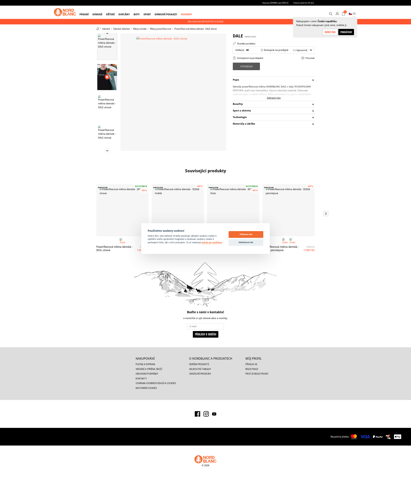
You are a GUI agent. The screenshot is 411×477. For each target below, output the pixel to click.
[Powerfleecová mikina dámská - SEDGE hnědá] (178, 210)
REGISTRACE (251, 369)
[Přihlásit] (337, 13)
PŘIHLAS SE (251, 364)
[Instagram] (206, 414)
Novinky (186, 14)
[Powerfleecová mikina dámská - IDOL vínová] (122, 210)
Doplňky (124, 14)
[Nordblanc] (65, 12)
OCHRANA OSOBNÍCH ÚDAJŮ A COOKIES (156, 383)
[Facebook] (197, 414)
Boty (137, 14)
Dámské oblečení (121, 28)
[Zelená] (285, 241)
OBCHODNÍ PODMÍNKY (147, 373)
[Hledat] (330, 13)
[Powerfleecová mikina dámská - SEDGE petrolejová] (288, 210)
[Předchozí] (85, 213)
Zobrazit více (274, 97)
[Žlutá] (122, 241)
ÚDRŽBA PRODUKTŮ (199, 364)
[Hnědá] (292, 241)
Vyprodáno (246, 66)
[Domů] (97, 28)
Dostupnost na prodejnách (250, 58)
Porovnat (310, 58)
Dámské (97, 14)
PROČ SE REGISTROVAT (257, 373)
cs (354, 13)
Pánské (84, 14)
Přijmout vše (246, 234)
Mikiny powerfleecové (160, 28)
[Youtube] (214, 414)
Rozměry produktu (246, 43)
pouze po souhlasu (212, 242)
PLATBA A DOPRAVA (145, 364)
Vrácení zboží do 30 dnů (303, 3)
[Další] (326, 213)
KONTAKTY (141, 378)
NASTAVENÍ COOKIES (146, 387)
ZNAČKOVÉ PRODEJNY (200, 373)
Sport (147, 14)
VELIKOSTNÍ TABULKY (200, 369)
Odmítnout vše (246, 242)
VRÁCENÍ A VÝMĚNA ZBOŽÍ (149, 369)
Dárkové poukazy (166, 14)
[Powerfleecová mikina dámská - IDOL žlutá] (233, 210)
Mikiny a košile (140, 28)
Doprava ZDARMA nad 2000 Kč (275, 3)
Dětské (110, 14)
